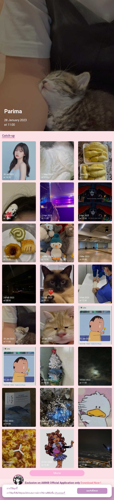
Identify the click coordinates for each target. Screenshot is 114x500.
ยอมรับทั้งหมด (92, 491)
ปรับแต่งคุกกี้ (59, 493)
